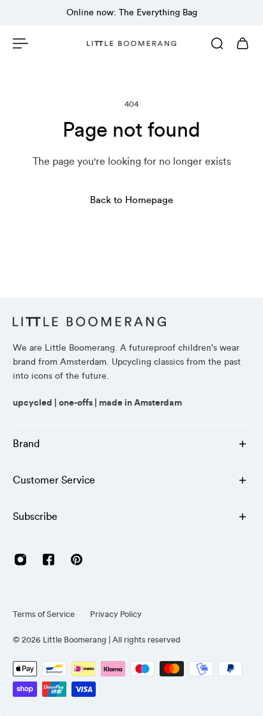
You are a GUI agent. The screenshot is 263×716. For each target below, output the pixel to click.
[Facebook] (48, 559)
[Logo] (131, 43)
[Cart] (242, 43)
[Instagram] (20, 559)
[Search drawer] (217, 43)
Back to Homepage (131, 200)
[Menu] (20, 43)
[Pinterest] (77, 559)
